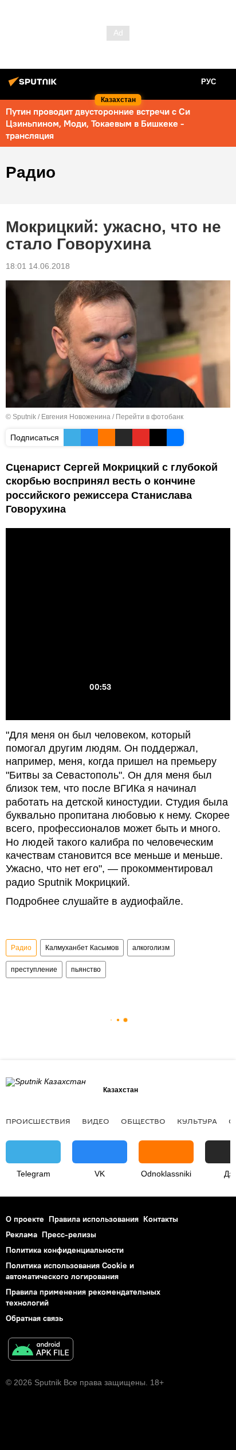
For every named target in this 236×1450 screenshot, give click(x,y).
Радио (21, 948)
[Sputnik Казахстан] (34, 86)
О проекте (25, 1219)
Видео (95, 1121)
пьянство (86, 970)
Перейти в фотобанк (149, 417)
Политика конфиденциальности (65, 1250)
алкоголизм (151, 948)
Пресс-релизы (69, 1234)
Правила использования (94, 1219)
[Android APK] (41, 1350)
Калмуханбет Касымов (82, 948)
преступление (34, 970)
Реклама (21, 1234)
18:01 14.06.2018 (38, 266)
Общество (143, 1121)
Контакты (160, 1219)
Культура (197, 1121)
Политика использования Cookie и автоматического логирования (70, 1270)
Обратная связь (34, 1318)
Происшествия (38, 1121)
